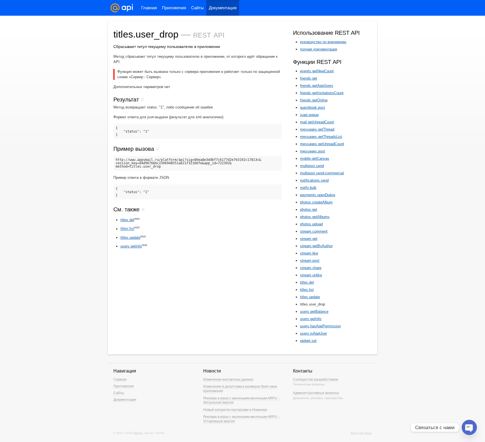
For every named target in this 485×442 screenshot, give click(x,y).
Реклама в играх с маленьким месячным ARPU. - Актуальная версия (241, 400)
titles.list (127, 229)
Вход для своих (361, 432)
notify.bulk (308, 188)
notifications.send (314, 180)
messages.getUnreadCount (322, 144)
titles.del (127, 220)
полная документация (318, 49)
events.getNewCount (317, 71)
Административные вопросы (316, 393)
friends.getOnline (314, 100)
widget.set (308, 341)
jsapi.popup (309, 115)
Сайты (197, 7)
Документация (223, 7)
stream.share (310, 268)
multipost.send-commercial (322, 173)
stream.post (309, 260)
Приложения (174, 7)
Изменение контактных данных (228, 379)
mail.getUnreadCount (317, 122)
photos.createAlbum (316, 202)
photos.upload (311, 224)
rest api (209, 34)
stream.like (309, 253)
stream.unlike (311, 275)
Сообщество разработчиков (315, 379)
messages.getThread (317, 129)
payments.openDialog (317, 195)
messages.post (312, 151)
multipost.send (312, 166)
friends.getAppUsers (316, 86)
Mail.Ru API (122, 7)
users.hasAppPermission (320, 326)
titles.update (130, 237)
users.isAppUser (313, 333)
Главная (149, 7)
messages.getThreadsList (321, 137)
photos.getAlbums (315, 217)
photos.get (308, 209)
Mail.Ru (138, 432)
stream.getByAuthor (316, 246)
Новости (212, 371)
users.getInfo (131, 246)
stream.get (308, 239)
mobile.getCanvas (314, 158)
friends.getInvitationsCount (322, 93)
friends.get (308, 78)
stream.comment (314, 231)
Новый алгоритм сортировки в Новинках (235, 410)
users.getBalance (314, 311)
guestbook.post (312, 107)
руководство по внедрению (323, 42)
